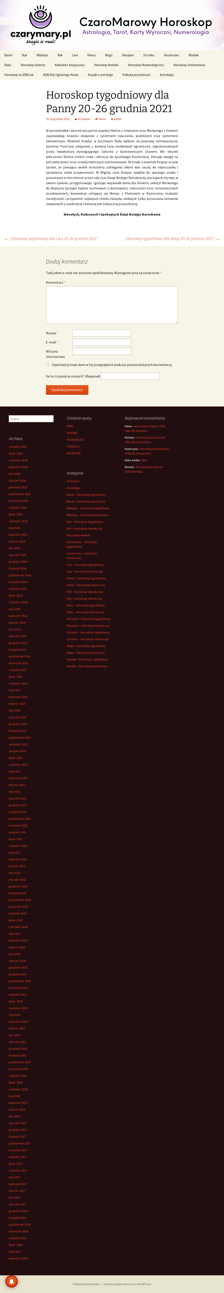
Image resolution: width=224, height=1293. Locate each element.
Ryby (7, 65)
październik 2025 (20, 494)
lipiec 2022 (16, 758)
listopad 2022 (17, 731)
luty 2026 (14, 474)
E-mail (52, 342)
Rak (60, 55)
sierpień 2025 (17, 507)
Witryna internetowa (55, 354)
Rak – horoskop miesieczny (85, 598)
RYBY (70, 426)
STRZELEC (73, 446)
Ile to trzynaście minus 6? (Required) (73, 376)
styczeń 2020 (17, 961)
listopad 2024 (17, 568)
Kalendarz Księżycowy (70, 65)
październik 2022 (20, 737)
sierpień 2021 (17, 832)
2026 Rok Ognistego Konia (60, 75)
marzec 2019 (17, 1028)
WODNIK (72, 433)
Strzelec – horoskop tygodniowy (88, 632)
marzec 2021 (17, 866)
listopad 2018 (17, 1055)
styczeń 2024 (17, 636)
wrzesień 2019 (18, 988)
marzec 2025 (17, 541)
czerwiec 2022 (18, 765)
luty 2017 (14, 1197)
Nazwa (52, 333)
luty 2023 (14, 710)
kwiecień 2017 (18, 1184)
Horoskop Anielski (106, 65)
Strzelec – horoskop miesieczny (88, 639)
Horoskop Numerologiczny (146, 65)
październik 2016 (20, 1224)
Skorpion (128, 55)
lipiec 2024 (16, 595)
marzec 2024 (17, 622)
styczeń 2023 (17, 717)
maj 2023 (14, 690)
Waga (108, 55)
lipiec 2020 (16, 920)
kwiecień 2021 (18, 859)
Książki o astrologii (100, 75)
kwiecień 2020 (18, 940)
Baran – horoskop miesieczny (86, 501)
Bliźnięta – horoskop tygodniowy (88, 508)
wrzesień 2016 (18, 1231)
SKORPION (73, 453)
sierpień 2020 (17, 913)
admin (118, 119)
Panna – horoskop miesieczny (86, 585)
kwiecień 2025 (18, 535)
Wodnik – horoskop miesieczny (87, 666)
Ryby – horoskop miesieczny (85, 612)
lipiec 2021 (16, 839)
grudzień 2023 (18, 643)
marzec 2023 (17, 704)
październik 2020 (20, 900)
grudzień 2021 (18, 805)
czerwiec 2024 (18, 602)
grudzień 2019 (18, 967)
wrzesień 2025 (18, 501)
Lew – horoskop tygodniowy (85, 565)
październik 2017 (20, 1143)
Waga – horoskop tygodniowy (86, 646)
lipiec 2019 (16, 1001)
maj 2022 (14, 771)
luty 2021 (14, 873)
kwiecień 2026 (18, 467)
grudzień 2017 (18, 1130)
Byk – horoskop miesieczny (85, 528)
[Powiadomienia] (11, 1281)
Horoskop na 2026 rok (18, 75)
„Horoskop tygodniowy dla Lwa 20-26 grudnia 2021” (51, 238)
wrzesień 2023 (18, 663)
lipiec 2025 (16, 514)
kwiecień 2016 (18, 1258)
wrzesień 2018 (18, 1069)
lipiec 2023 (16, 677)
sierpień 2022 (17, 751)
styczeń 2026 (17, 480)
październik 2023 (20, 656)
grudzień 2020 (18, 886)
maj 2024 (14, 609)
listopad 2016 (17, 1218)
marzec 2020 (17, 947)
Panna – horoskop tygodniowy (86, 578)
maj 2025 (14, 528)
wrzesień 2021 (18, 825)
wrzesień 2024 (18, 582)
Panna (91, 55)
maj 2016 (14, 1252)
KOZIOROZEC (75, 440)
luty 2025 (14, 548)
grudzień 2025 (18, 487)
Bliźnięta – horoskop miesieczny (87, 515)
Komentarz (55, 282)
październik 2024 (20, 575)
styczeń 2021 (17, 879)
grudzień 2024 (18, 562)
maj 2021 (14, 852)
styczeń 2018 (17, 1123)
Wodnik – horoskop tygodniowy (87, 659)
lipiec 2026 (16, 453)
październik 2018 (20, 1062)
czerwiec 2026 (18, 460)
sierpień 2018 (17, 1076)
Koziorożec (171, 55)
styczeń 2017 (17, 1204)
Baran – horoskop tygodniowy (86, 495)
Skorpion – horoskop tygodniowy (88, 619)
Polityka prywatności (136, 75)
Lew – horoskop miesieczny (85, 571)
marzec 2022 (17, 785)
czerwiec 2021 (18, 846)
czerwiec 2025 (18, 521)
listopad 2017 (17, 1137)
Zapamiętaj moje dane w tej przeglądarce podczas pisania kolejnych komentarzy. (112, 364)
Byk (24, 55)
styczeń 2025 (17, 555)
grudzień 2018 (18, 1049)
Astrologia (167, 75)
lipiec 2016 (16, 1245)
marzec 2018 (17, 1109)
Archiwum (84, 119)
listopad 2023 (17, 650)
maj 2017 (14, 1177)
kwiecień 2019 (18, 1022)
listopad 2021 (17, 812)
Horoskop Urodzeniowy (189, 65)
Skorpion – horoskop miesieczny (88, 626)
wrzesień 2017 (18, 1150)
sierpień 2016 (17, 1238)
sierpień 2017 (17, 1157)
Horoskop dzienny (33, 65)
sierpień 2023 (17, 670)
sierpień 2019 (17, 994)
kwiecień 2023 (18, 697)
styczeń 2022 (17, 798)
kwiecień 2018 (18, 1103)
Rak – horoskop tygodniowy (85, 592)
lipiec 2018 (16, 1082)
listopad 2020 (17, 893)
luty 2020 (14, 954)
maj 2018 (14, 1096)
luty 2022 (14, 792)
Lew (75, 55)
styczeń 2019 (17, 1042)
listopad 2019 (17, 974)
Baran (8, 55)
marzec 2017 (17, 1191)
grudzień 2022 (18, 724)
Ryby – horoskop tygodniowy (86, 605)
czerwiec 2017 (18, 1170)
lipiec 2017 (16, 1164)
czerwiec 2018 (18, 1089)
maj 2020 (14, 934)
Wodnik (194, 55)
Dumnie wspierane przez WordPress (127, 1284)
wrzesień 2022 (18, 744)
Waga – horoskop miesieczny (86, 653)
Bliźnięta (42, 55)
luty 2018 (14, 1116)
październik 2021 (20, 819)
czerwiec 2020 (18, 927)
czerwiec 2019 (18, 1008)
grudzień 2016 (18, 1211)
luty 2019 (14, 1035)
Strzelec (149, 55)
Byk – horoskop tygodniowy (85, 522)
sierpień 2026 (17, 447)
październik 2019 (20, 981)
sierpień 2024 (17, 589)
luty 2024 (14, 629)
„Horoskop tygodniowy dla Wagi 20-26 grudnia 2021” (172, 238)
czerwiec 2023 (18, 683)
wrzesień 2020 (18, 907)
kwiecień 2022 (18, 778)
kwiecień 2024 (18, 616)
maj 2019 (14, 1015)
